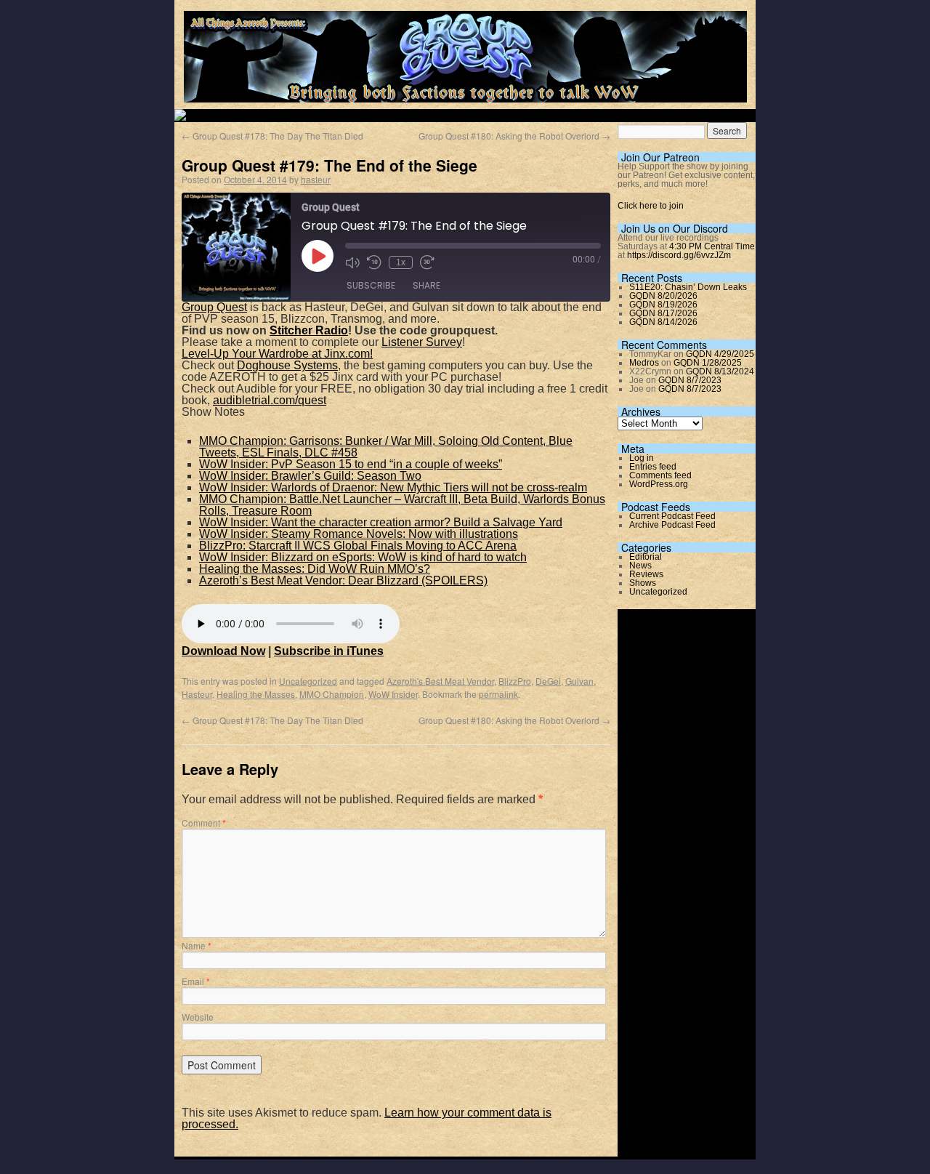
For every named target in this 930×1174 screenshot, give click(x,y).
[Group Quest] (465, 94)
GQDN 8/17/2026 (663, 313)
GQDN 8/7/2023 (689, 380)
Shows (642, 583)
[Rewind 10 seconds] (374, 262)
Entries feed (652, 467)
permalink (498, 694)
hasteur (316, 179)
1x (400, 262)
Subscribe (371, 285)
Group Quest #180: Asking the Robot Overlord (514, 135)
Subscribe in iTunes (329, 651)
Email (196, 981)
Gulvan (579, 681)
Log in (641, 458)
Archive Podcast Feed (672, 525)
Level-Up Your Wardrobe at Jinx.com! (277, 353)
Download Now (223, 651)
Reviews (646, 574)
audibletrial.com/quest (269, 400)
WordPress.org (658, 484)
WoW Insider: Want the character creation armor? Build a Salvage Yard (380, 522)
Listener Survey (421, 342)
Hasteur (197, 694)
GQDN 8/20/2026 (663, 296)
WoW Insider (393, 694)
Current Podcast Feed (672, 516)
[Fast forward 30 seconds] (427, 262)
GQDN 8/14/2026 (663, 322)
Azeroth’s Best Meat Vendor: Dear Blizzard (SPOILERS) (343, 580)
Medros (644, 363)
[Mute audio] (352, 262)
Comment (204, 822)
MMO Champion (331, 694)
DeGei (548, 681)
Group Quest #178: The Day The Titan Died (272, 135)
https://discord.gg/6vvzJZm (679, 255)
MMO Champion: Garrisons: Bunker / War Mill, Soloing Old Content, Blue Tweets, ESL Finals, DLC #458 (386, 447)
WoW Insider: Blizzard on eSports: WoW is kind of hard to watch (363, 557)
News (640, 565)
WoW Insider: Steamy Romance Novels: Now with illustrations (358, 534)
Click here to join (651, 206)
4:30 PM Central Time (712, 246)
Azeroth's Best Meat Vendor (440, 681)
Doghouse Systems (287, 365)
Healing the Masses (256, 694)
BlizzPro (514, 681)
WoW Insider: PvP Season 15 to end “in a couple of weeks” (350, 464)
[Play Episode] (317, 256)
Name (196, 945)
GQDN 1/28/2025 (708, 363)
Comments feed (660, 475)
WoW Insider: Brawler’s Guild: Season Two (310, 476)
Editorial (645, 557)
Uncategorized (308, 681)
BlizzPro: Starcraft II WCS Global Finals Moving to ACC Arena (358, 545)
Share (426, 285)
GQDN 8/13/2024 (720, 371)
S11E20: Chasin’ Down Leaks (688, 287)
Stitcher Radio (309, 330)
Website (198, 1016)
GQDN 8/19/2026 (663, 304)
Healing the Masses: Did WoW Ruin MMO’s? (314, 569)
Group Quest (214, 307)
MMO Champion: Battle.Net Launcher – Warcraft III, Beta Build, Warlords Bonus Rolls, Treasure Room (402, 505)
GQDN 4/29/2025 (720, 354)
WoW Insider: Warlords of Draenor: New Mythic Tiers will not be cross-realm (393, 487)
